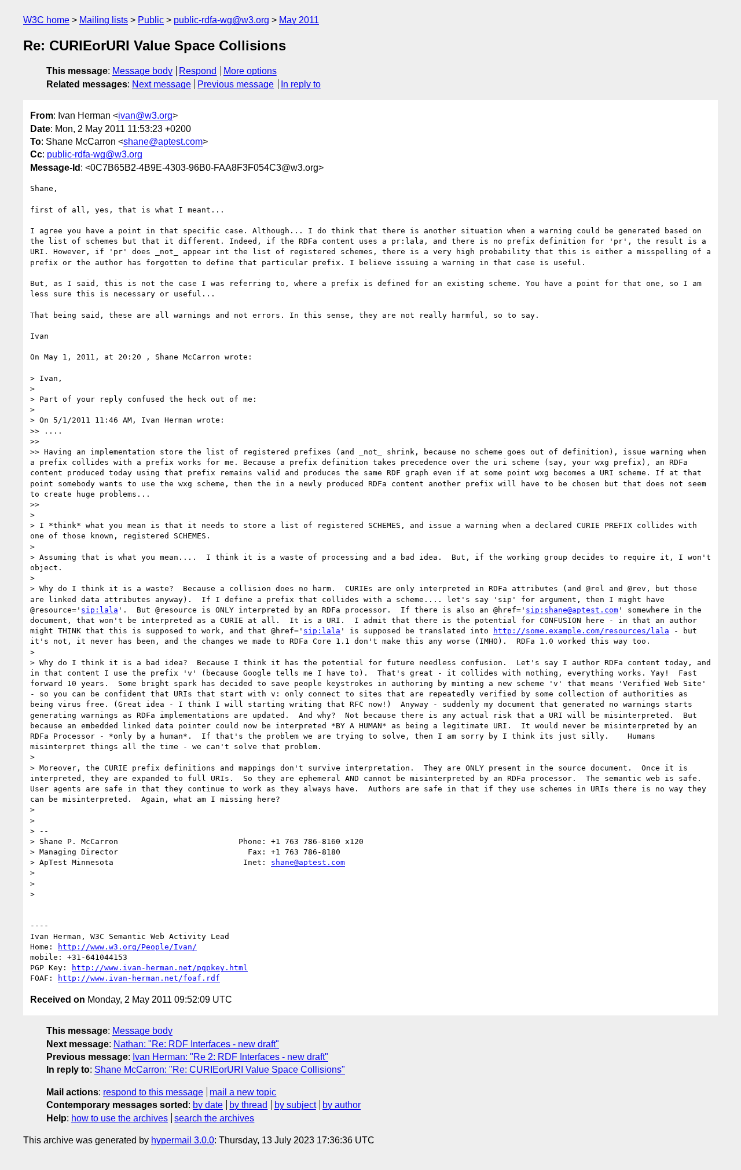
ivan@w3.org (145, 115)
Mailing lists (103, 20)
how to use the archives (119, 1118)
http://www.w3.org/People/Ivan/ (127, 946)
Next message (161, 84)
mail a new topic (243, 1092)
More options (250, 71)
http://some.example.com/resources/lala (581, 630)
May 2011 (299, 20)
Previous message (235, 84)
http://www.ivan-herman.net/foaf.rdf (139, 978)
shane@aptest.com (163, 141)
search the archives (214, 1118)
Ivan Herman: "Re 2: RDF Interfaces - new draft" (230, 1057)
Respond (198, 71)
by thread (248, 1105)
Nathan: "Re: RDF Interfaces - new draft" (196, 1044)
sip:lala (99, 610)
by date (208, 1105)
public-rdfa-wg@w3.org (221, 20)
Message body (142, 71)
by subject (295, 1105)
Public (151, 20)
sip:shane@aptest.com (572, 610)
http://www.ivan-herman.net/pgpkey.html (160, 967)
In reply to (301, 84)
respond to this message (153, 1092)
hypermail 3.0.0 (182, 1140)
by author (341, 1105)
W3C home (46, 20)
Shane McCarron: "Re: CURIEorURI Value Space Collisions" (219, 1069)
